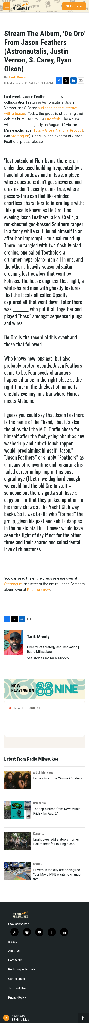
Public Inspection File (21, 969)
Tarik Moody (17, 77)
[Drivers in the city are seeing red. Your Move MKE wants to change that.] (17, 871)
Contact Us (15, 960)
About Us (14, 950)
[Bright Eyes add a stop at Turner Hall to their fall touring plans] (17, 841)
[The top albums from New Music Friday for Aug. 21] (17, 810)
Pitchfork (52, 119)
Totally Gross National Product (58, 130)
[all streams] (83, 1018)
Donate (76, 6)
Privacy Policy (17, 997)
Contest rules (17, 978)
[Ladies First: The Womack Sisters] (17, 780)
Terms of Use (17, 988)
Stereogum (20, 136)
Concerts (38, 833)
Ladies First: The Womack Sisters (57, 778)
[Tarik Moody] (13, 642)
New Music (39, 803)
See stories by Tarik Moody (48, 658)
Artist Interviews (43, 772)
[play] (6, 1018)
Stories (37, 864)
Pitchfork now (38, 589)
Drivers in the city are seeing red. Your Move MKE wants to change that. (57, 874)
